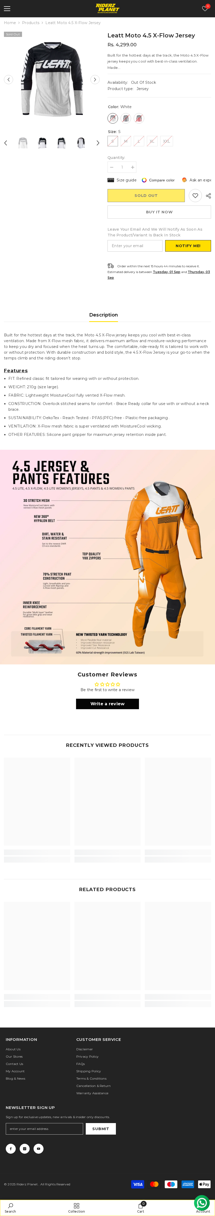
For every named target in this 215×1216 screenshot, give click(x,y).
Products (30, 22)
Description (103, 315)
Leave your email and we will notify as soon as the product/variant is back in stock (155, 232)
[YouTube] (39, 1149)
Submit (100, 1128)
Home (10, 22)
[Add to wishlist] (195, 195)
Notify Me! (188, 245)
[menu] (7, 8)
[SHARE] (206, 196)
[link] (107, 557)
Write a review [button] (107, 703)
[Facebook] (11, 1149)
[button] (8, 79)
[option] (52, 79)
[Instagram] (25, 1149)
